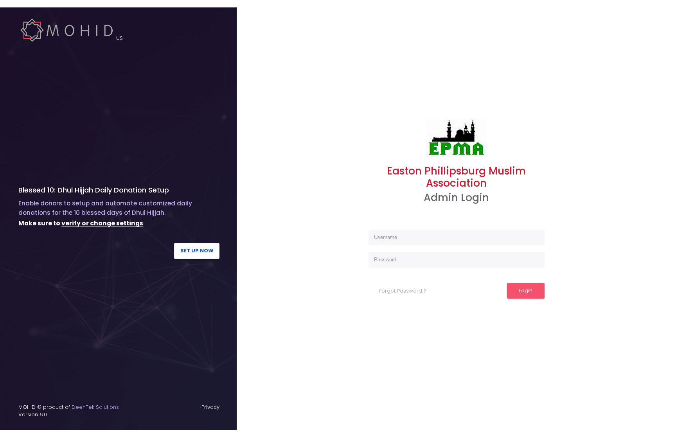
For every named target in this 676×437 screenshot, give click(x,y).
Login (525, 290)
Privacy (210, 407)
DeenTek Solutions (95, 407)
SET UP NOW (197, 250)
